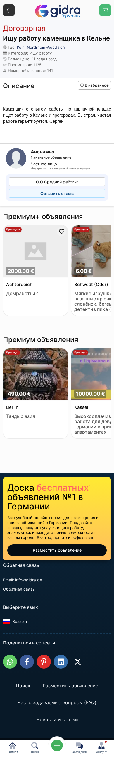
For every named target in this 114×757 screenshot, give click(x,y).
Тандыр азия (20, 416)
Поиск (23, 686)
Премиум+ (13, 229)
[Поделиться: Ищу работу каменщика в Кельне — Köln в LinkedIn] (61, 662)
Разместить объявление (57, 550)
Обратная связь (19, 589)
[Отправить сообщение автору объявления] (105, 10)
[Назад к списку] (9, 10)
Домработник (22, 293)
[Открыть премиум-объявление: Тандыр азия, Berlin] (35, 374)
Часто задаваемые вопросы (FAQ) (57, 703)
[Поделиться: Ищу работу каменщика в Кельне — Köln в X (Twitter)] (78, 662)
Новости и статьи (57, 720)
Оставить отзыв (57, 193)
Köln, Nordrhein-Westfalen (41, 47)
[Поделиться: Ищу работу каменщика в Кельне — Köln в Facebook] (27, 662)
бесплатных (64, 487)
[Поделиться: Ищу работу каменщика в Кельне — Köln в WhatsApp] (10, 662)
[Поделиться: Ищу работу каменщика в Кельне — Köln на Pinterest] (44, 662)
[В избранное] (61, 231)
